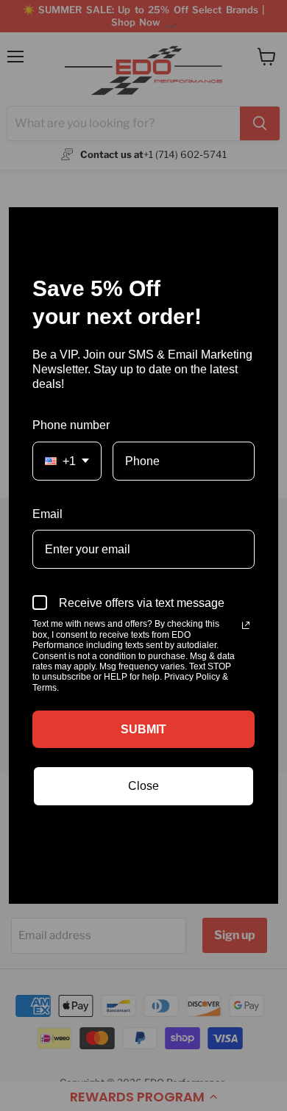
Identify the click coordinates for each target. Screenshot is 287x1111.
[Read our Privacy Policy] (246, 625)
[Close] (260, 224)
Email (47, 514)
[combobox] (67, 461)
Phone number (71, 425)
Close (143, 786)
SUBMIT (143, 729)
